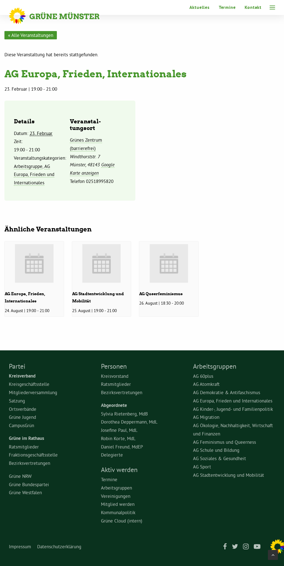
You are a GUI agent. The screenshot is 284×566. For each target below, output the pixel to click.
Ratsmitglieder (24, 447)
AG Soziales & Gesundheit (219, 458)
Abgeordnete (114, 405)
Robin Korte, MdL (118, 438)
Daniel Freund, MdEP (122, 447)
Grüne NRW (20, 476)
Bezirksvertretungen (29, 463)
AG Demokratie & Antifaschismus (226, 392)
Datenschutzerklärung (59, 546)
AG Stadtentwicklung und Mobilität (228, 475)
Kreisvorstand (114, 376)
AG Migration (206, 417)
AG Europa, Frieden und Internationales (34, 174)
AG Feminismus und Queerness (224, 442)
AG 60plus (203, 376)
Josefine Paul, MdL (119, 430)
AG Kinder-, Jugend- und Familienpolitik (233, 409)
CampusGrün (21, 425)
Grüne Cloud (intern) (121, 521)
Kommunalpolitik (118, 512)
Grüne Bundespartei (29, 484)
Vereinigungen (115, 496)
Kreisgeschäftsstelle (29, 384)
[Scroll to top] (273, 554)
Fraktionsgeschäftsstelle (33, 455)
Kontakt (253, 7)
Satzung (17, 401)
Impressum (20, 546)
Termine (227, 7)
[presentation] (34, 263)
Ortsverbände (22, 409)
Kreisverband (22, 376)
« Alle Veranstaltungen (30, 35)
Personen (114, 366)
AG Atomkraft (206, 384)
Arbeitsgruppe (28, 166)
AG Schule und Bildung (216, 450)
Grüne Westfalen (25, 492)
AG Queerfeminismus (161, 293)
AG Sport (202, 467)
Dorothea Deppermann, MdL (129, 422)
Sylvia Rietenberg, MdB (124, 414)
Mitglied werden (118, 504)
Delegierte (112, 455)
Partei (17, 366)
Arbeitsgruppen (116, 488)
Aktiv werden (119, 469)
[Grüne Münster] (62, 15)
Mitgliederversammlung (33, 392)
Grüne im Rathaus (26, 438)
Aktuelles (199, 7)
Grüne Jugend (22, 417)
